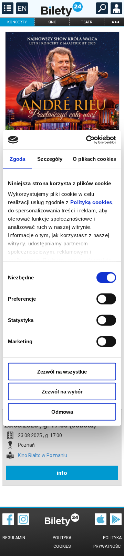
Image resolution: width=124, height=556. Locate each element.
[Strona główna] (62, 15)
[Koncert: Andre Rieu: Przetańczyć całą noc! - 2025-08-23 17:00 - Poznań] (62, 103)
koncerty (17, 22)
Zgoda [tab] (17, 159)
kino (52, 22)
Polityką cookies (91, 202)
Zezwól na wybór (62, 391)
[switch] (106, 298)
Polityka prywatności (107, 542)
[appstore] (100, 523)
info (62, 473)
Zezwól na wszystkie (62, 371)
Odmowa (62, 411)
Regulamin (13, 537)
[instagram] (23, 523)
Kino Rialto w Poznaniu (42, 455)
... (115, 22)
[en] (21, 12)
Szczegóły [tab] (49, 159)
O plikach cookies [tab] (94, 159)
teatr (86, 22)
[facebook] (8, 523)
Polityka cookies (62, 542)
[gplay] (116, 523)
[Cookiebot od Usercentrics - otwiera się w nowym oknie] (87, 139)
